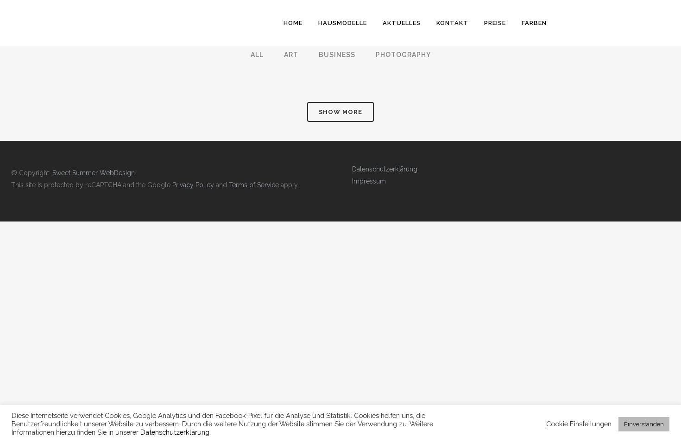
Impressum (369, 181)
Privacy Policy (193, 185)
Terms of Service (254, 185)
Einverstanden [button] (644, 424)
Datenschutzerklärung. (175, 432)
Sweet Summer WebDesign (93, 173)
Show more (340, 111)
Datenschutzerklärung (384, 169)
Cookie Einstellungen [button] (579, 424)
